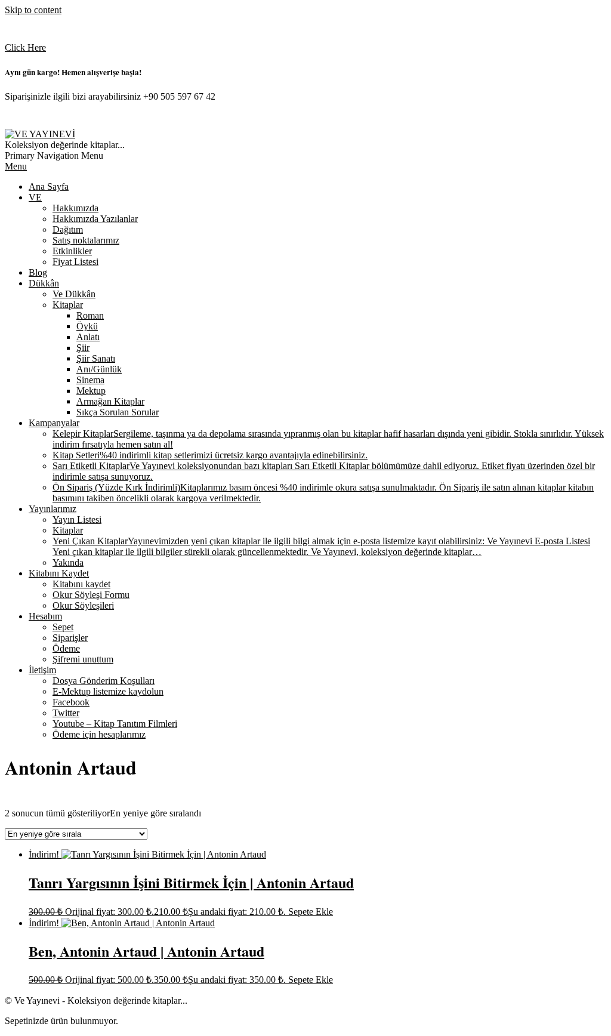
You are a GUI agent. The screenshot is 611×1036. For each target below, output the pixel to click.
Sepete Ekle (310, 911)
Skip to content (33, 10)
